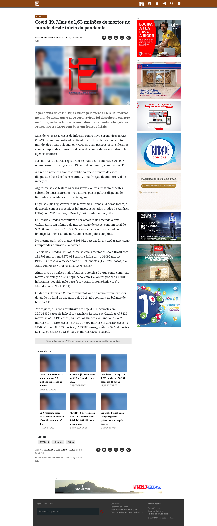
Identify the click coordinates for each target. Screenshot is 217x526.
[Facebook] (104, 38)
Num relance (155, 504)
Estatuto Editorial (155, 511)
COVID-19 (44, 442)
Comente (94, 341)
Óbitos (70, 442)
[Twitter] (110, 38)
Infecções (58, 442)
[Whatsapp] (116, 38)
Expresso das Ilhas (51, 37)
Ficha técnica (154, 508)
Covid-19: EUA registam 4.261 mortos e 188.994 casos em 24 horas (113, 378)
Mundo (38, 16)
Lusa (67, 37)
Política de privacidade (158, 514)
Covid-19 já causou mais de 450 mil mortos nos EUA (82, 378)
